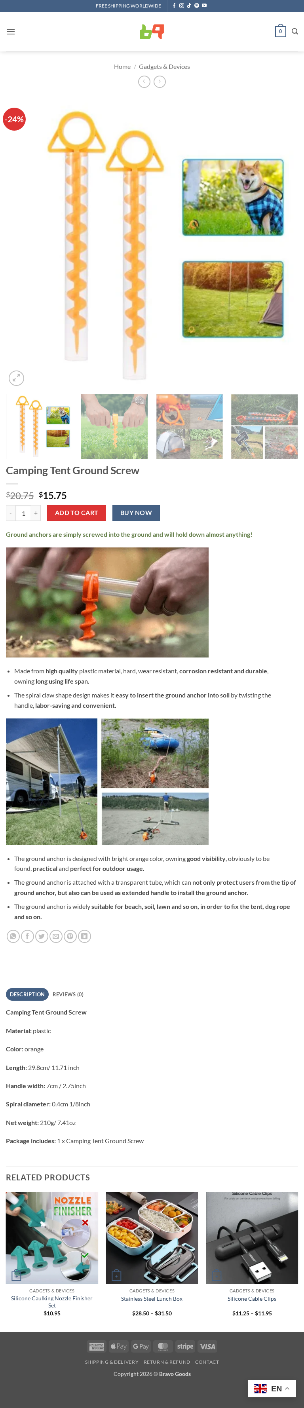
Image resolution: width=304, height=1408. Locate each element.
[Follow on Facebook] (174, 6)
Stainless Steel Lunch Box (151, 1298)
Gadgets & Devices (164, 66)
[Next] (282, 242)
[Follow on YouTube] (204, 6)
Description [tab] (27, 994)
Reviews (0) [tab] (68, 994)
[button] (10, 31)
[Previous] (22, 242)
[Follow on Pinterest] (196, 6)
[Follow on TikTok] (189, 6)
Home (122, 66)
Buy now (136, 512)
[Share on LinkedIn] (84, 936)
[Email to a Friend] (56, 936)
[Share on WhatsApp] (13, 936)
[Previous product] (160, 82)
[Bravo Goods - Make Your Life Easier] (152, 31)
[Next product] (144, 82)
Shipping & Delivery (112, 1362)
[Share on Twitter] (41, 936)
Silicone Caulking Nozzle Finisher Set (52, 1302)
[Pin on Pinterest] (70, 936)
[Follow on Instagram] (181, 6)
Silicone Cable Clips (252, 1298)
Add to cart (77, 512)
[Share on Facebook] (27, 936)
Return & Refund (167, 1362)
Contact (207, 1362)
